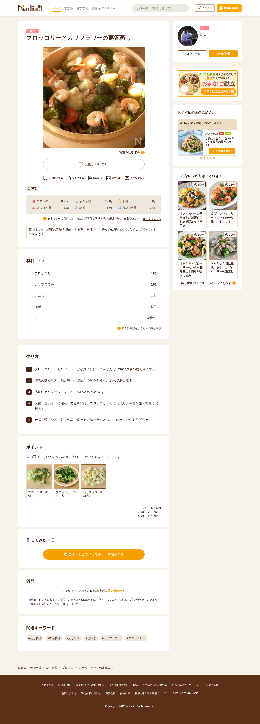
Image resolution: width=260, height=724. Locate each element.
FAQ (135, 684)
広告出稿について (182, 685)
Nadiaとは (47, 685)
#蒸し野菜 (73, 638)
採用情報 (125, 693)
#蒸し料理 (34, 638)
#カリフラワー (111, 638)
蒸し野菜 (51, 668)
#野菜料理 (54, 638)
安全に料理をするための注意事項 (141, 328)
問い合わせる (116, 590)
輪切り (141, 369)
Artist (111, 8)
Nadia (22, 668)
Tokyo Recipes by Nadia (184, 693)
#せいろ (91, 638)
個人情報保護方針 (118, 685)
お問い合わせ (69, 693)
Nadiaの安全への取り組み (89, 685)
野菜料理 (36, 668)
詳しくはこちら (152, 218)
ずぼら (68, 8)
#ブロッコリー (136, 638)
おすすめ (82, 8)
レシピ (56, 8)
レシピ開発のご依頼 (207, 685)
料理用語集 (64, 685)
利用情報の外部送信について (151, 693)
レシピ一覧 (223, 53)
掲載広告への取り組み (155, 685)
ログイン (207, 8)
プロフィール (192, 54)
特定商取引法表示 (91, 693)
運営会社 (110, 693)
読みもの (98, 8)
